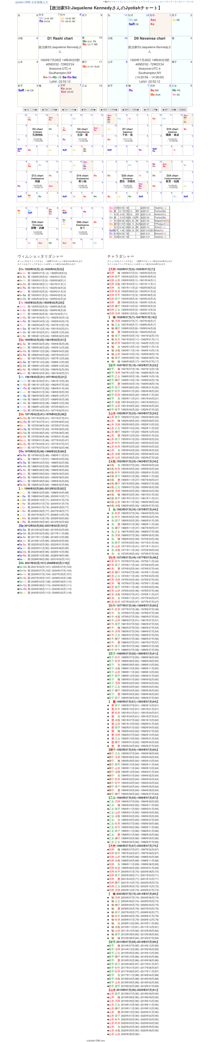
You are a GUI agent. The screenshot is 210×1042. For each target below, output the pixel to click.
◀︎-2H (165, 109)
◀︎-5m (84, 109)
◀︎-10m (103, 109)
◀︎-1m (64, 109)
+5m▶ (93, 109)
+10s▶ (54, 109)
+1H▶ (155, 109)
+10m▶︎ (113, 109)
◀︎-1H (146, 109)
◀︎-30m (125, 109)
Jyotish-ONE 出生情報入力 (31, 2)
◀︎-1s (26, 109)
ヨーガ (190, 1)
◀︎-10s (45, 109)
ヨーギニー (179, 1)
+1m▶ (74, 109)
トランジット (123, 1)
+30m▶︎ (135, 109)
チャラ (169, 1)
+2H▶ (173, 109)
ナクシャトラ (138, 1)
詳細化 (182, 109)
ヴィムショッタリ (155, 1)
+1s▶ (34, 109)
